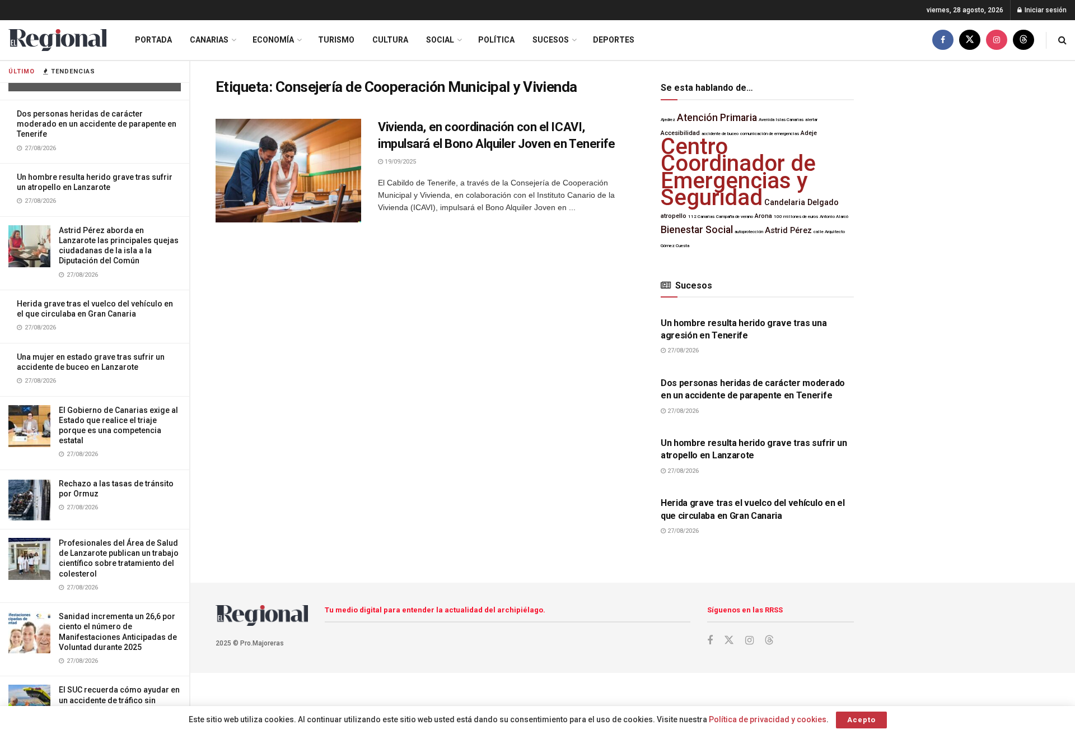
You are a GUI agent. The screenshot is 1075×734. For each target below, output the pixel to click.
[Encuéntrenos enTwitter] (969, 40)
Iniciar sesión (1045, 10)
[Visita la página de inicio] (57, 40)
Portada (153, 39)
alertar (811, 119)
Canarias (209, 39)
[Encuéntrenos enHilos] (1023, 40)
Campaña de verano (734, 216)
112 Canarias (701, 216)
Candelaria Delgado (801, 202)
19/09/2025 (399, 161)
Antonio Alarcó (834, 216)
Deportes (613, 39)
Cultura (390, 39)
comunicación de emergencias (769, 133)
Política (496, 39)
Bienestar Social (697, 229)
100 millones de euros (796, 216)
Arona (763, 216)
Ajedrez (668, 119)
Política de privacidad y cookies (767, 719)
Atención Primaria (717, 117)
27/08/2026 (682, 350)
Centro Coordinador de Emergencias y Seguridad (738, 172)
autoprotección (749, 231)
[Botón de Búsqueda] (1062, 40)
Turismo (336, 39)
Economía (273, 39)
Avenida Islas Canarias (781, 119)
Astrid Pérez (788, 230)
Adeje (809, 133)
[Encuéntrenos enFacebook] (943, 40)
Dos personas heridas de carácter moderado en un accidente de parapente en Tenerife (96, 123)
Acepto (861, 720)
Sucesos (550, 39)
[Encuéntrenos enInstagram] (996, 40)
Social (440, 39)
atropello (673, 216)
